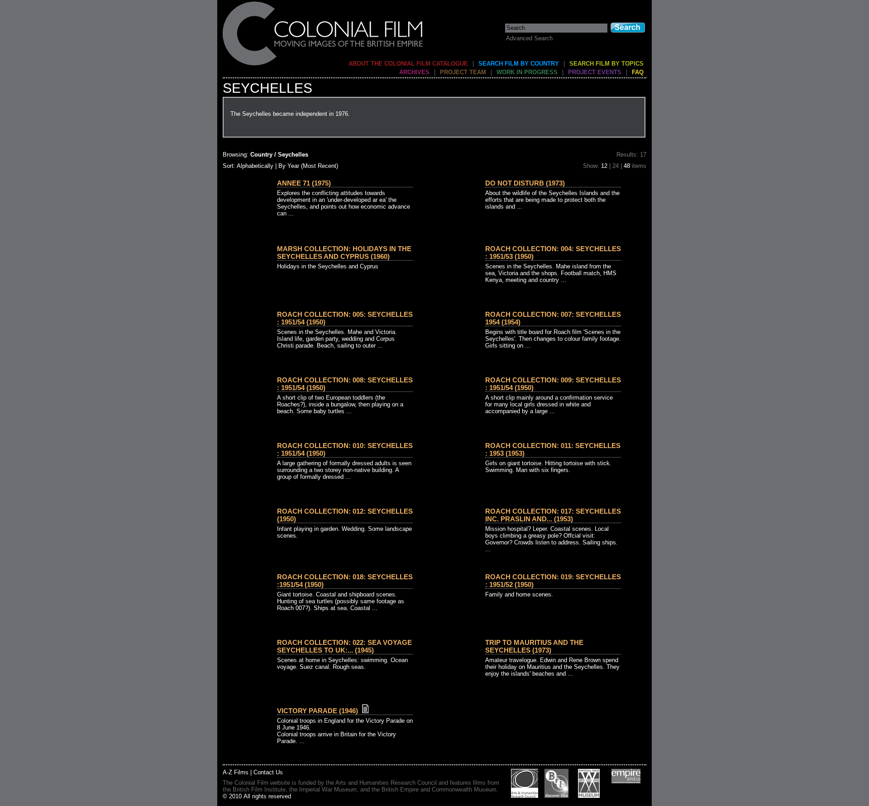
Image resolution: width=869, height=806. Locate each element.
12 (604, 165)
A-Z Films (235, 772)
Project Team (463, 72)
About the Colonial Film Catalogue (408, 63)
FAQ (638, 72)
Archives (414, 72)
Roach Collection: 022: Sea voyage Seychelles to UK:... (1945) (344, 646)
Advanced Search (529, 38)
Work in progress (527, 72)
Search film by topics (606, 63)
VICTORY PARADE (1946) (317, 711)
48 (627, 165)
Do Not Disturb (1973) (525, 183)
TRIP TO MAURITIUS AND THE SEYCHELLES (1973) (534, 646)
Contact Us (268, 772)
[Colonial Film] (323, 65)
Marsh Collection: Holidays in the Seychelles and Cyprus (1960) (344, 252)
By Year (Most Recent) (308, 165)
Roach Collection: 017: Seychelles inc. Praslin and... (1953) (553, 515)
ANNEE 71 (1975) (304, 183)
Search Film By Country (518, 63)
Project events (594, 72)
